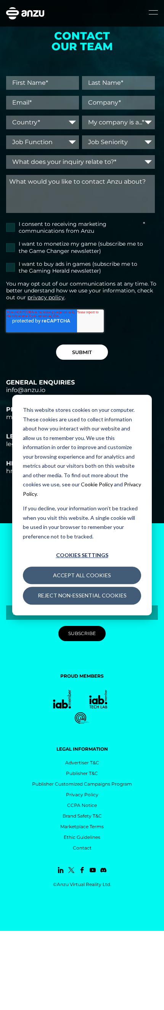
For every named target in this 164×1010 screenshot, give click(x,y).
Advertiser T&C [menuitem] (82, 762)
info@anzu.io (25, 390)
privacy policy (45, 297)
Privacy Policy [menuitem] (82, 794)
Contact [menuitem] (82, 848)
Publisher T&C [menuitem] (82, 773)
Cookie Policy (97, 484)
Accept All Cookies (82, 575)
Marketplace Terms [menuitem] (82, 826)
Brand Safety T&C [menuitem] (82, 816)
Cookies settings (82, 555)
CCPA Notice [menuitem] (82, 805)
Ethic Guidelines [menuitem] (82, 837)
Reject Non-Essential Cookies (82, 595)
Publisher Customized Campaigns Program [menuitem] (82, 784)
